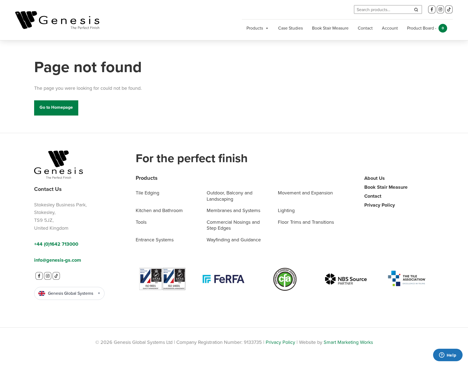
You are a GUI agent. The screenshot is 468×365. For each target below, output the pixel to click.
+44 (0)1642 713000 (56, 244)
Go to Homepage (56, 107)
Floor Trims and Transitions (306, 222)
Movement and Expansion (305, 192)
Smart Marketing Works (348, 342)
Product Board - (425, 28)
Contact (365, 28)
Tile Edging (147, 192)
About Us (374, 178)
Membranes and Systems (233, 210)
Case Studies (290, 28)
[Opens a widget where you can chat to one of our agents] (448, 355)
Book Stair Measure (330, 28)
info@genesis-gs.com (57, 260)
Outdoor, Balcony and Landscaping (229, 196)
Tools (141, 222)
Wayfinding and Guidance (234, 239)
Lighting (286, 210)
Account (390, 28)
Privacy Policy (379, 205)
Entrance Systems (155, 239)
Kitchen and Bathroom (159, 210)
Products (254, 28)
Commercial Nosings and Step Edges (233, 225)
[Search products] (416, 9)
